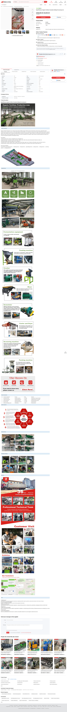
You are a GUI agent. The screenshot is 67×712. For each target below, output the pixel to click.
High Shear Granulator (43, 693)
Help (49, 4)
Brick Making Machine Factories (15, 698)
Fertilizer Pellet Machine (14, 700)
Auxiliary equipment (52, 682)
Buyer (45, 4)
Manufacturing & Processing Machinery (8, 6)
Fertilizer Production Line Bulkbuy (33, 700)
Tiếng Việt (54, 706)
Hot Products (11, 705)
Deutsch (32, 706)
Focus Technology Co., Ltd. (27, 708)
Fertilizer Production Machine (55, 698)
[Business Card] (64, 73)
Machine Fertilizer (46, 698)
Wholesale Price (35, 705)
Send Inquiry (43, 17)
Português (18, 706)
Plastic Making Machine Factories (26, 698)
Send (8, 632)
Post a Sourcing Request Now (26, 632)
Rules (65, 4)
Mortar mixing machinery (53, 684)
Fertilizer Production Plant (5, 700)
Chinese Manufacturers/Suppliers (23, 705)
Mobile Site (53, 705)
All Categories (4, 4)
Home (1, 6)
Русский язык (25, 706)
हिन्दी (45, 706)
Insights (57, 705)
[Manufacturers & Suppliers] (6, 2)
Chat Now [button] (59, 17)
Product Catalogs (13, 679)
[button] (46, 71)
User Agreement (39, 708)
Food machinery (19, 684)
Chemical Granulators (26, 6)
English (12, 706)
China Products (16, 705)
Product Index (49, 705)
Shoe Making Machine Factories (37, 698)
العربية (38, 706)
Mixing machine (36, 682)
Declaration (43, 708)
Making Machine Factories (5, 698)
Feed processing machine (4, 684)
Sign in (65, 2)
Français (22, 706)
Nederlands (35, 706)
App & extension (55, 4)
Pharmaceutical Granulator (51, 693)
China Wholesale (30, 705)
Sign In (37, 65)
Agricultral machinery (37, 684)
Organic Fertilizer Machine (23, 700)
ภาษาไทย (48, 706)
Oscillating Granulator (34, 693)
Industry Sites (39, 705)
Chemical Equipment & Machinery (18, 6)
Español (15, 706)
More (2, 702)
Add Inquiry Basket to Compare (18, 35)
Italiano (29, 706)
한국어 (41, 706)
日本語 (43, 706)
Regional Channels (44, 705)
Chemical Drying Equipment (17, 693)
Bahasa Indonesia (59, 706)
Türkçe (51, 706)
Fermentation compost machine (5, 682)
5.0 (54, 71)
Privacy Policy (47, 708)
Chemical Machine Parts (26, 693)
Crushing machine (19, 682)
